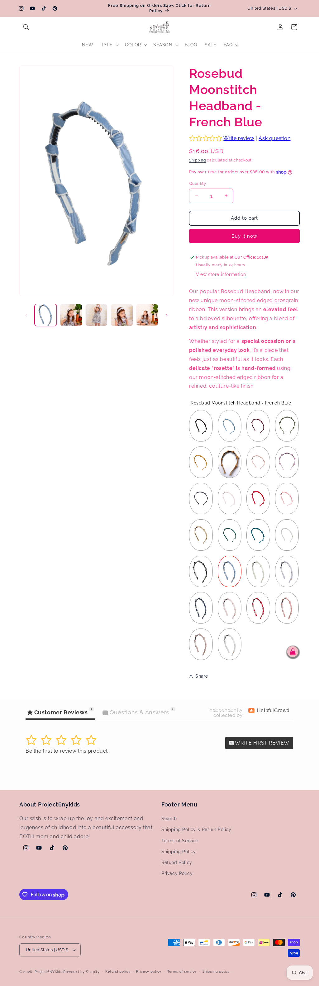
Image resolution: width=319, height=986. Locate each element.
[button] (26, 27)
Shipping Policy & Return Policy (196, 829)
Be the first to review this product (67, 751)
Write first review (261, 743)
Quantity (197, 183)
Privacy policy (148, 972)
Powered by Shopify (81, 972)
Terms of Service (179, 840)
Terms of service (182, 972)
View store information (221, 274)
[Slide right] (167, 315)
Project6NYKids (48, 972)
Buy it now (244, 236)
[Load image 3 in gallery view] (96, 315)
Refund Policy (176, 862)
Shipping (197, 160)
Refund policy (117, 972)
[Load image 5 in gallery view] (147, 315)
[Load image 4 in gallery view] (122, 315)
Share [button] (201, 676)
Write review (238, 138)
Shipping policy (216, 972)
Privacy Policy (177, 873)
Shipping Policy (178, 851)
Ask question (274, 138)
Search (169, 818)
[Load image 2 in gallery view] (71, 315)
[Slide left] (26, 315)
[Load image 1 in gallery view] (46, 315)
